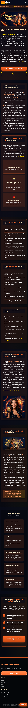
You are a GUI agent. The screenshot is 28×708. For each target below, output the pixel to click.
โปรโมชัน (3, 682)
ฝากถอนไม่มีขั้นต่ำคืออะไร (6, 697)
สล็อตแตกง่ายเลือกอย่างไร (6, 695)
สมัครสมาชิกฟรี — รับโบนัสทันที (14, 68)
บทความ (2, 686)
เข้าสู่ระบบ (14, 74)
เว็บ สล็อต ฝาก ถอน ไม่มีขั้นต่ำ (8, 34)
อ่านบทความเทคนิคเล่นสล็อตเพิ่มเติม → (12, 391)
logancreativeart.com (9, 704)
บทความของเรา (20, 156)
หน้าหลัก (2, 680)
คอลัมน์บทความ (20, 61)
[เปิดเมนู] (25, 2)
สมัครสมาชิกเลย (14, 673)
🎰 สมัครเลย (23, 704)
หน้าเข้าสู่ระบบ (21, 474)
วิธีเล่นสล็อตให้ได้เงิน (5, 693)
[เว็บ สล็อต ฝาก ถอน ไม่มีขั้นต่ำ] (5, 2)
